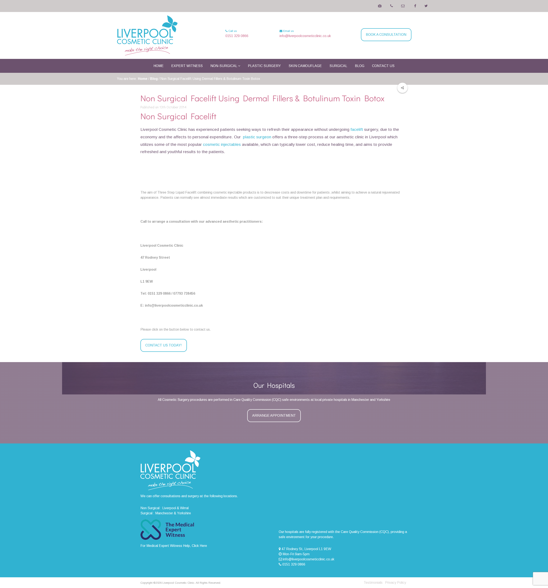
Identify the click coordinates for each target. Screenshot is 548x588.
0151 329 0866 (236, 36)
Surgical (338, 66)
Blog (359, 66)
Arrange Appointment (274, 415)
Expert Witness (187, 66)
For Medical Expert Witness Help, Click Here (173, 546)
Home (158, 66)
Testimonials (373, 582)
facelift (356, 129)
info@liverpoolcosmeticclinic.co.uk (305, 36)
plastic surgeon (257, 137)
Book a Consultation (386, 34)
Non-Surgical (223, 66)
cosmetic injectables (222, 144)
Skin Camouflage (305, 66)
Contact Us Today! (163, 345)
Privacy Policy (395, 582)
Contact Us (383, 66)
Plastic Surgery (264, 66)
